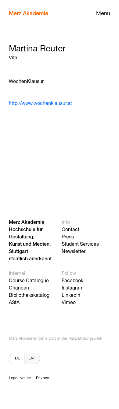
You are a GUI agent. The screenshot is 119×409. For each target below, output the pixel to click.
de (17, 358)
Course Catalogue (29, 281)
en (31, 358)
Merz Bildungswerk (85, 339)
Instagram (73, 288)
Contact (70, 229)
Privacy (42, 378)
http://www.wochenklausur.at (40, 103)
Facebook (72, 281)
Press (68, 237)
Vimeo (69, 302)
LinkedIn (71, 295)
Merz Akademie (28, 13)
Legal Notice (20, 378)
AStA (14, 302)
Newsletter (73, 251)
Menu (103, 13)
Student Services (80, 244)
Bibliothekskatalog (29, 295)
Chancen (19, 288)
